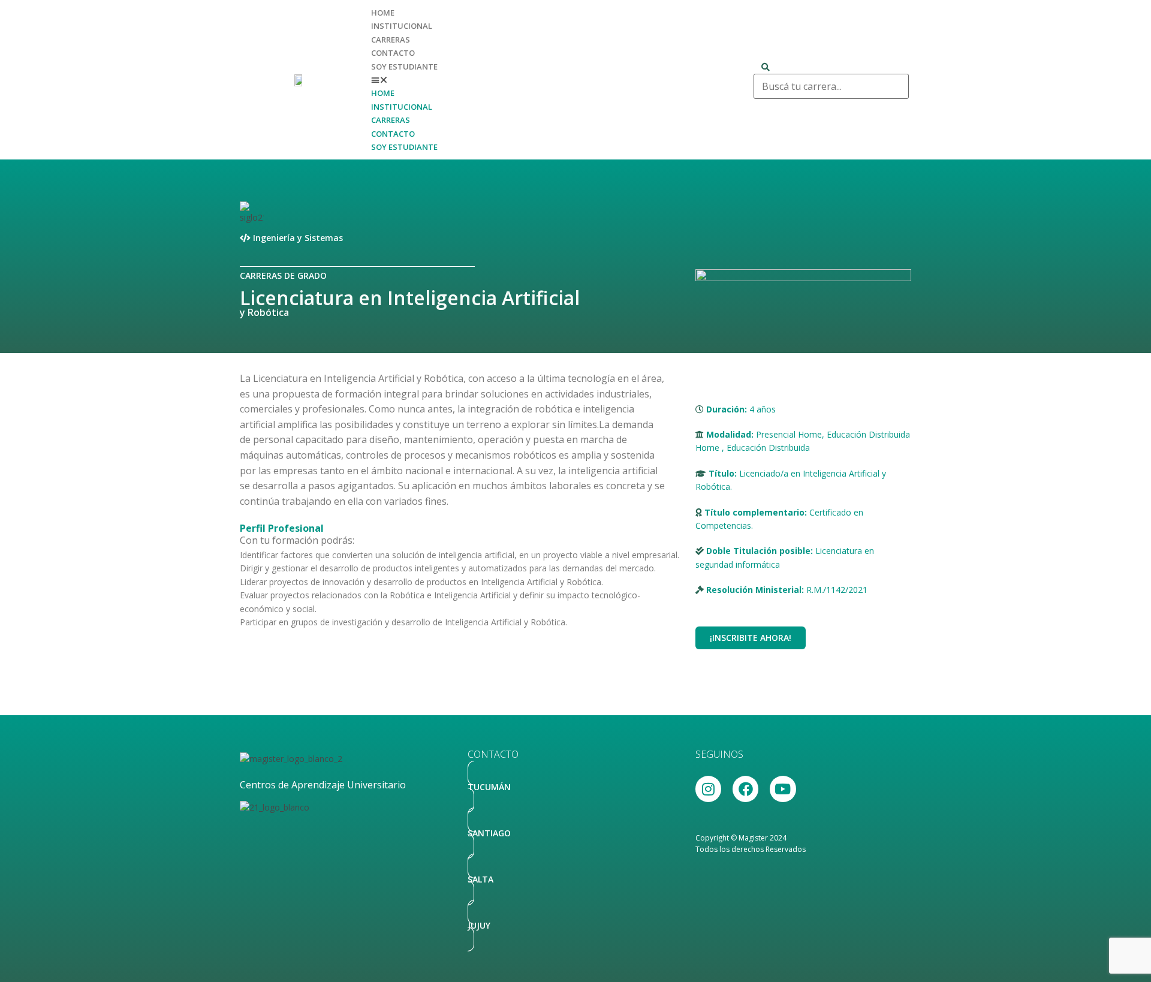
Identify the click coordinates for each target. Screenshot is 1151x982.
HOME (382, 12)
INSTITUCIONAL (401, 25)
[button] (556, 79)
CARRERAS (390, 39)
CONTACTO (393, 52)
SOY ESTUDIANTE (404, 66)
